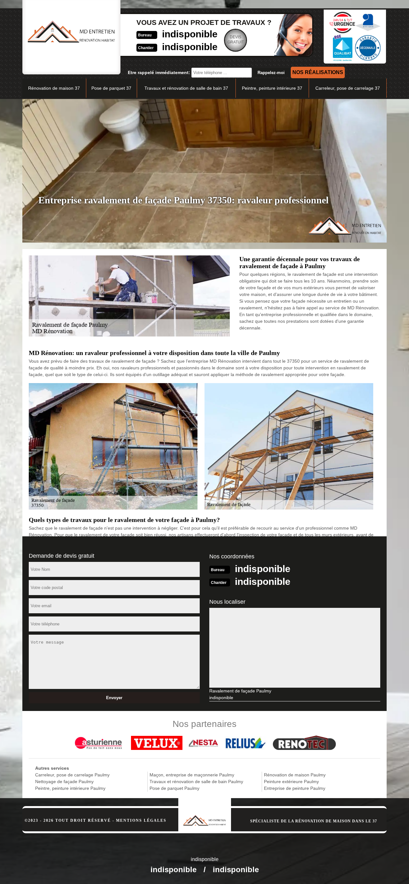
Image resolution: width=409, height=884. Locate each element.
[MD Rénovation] (204, 812)
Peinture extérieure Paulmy (291, 781)
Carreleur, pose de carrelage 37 (347, 88)
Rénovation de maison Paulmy (295, 774)
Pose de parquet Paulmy (174, 788)
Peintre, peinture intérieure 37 (272, 88)
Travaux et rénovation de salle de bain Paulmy (196, 781)
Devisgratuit (236, 39)
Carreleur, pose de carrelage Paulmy (72, 774)
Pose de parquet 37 (111, 88)
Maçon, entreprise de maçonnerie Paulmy (192, 774)
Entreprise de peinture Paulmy (294, 788)
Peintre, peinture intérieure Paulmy (70, 788)
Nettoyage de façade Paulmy (64, 781)
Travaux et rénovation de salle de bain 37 (186, 88)
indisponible (190, 34)
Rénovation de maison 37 (54, 88)
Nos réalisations (317, 72)
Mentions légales (141, 820)
